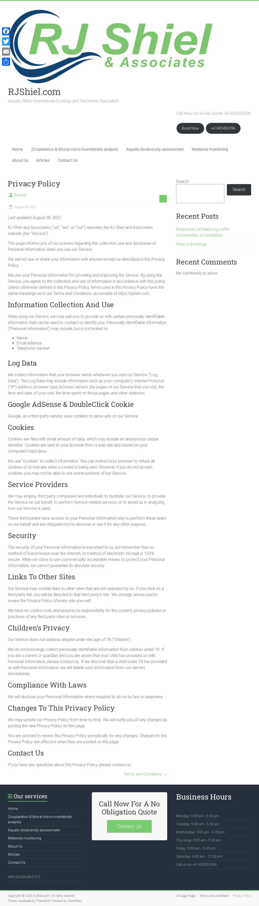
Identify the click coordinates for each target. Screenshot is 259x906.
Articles (43, 160)
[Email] (6, 52)
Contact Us (67, 160)
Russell (20, 195)
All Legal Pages (186, 896)
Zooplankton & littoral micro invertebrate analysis (74, 149)
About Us (20, 160)
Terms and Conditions (145, 774)
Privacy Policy (242, 896)
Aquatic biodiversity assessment (155, 149)
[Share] (6, 62)
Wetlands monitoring (210, 149)
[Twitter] (6, 41)
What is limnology (191, 244)
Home (17, 149)
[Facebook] (6, 31)
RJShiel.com (34, 91)
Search (182, 181)
